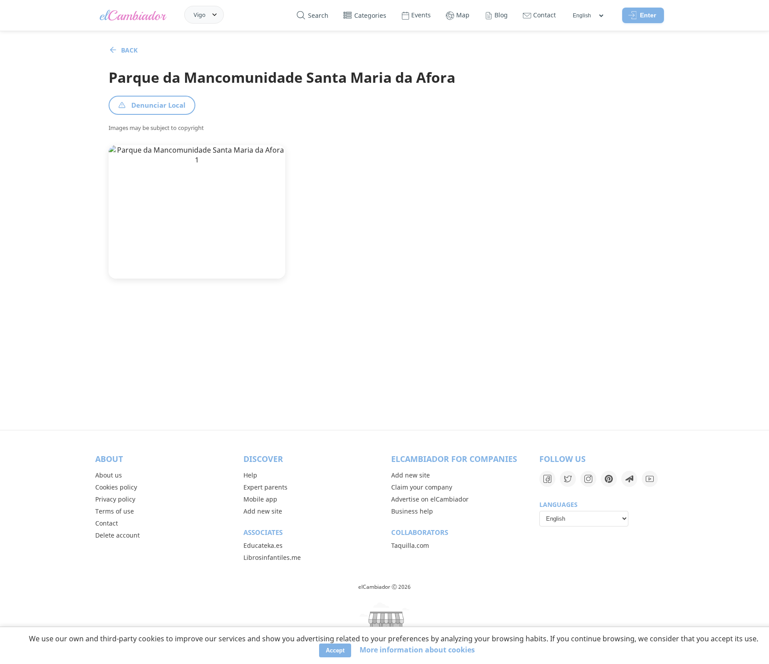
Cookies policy (116, 487)
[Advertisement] (384, 354)
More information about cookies (417, 650)
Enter (648, 15)
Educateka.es (263, 545)
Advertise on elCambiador (430, 499)
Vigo (200, 15)
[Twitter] (568, 479)
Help (250, 475)
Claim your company (421, 487)
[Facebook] (547, 479)
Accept (335, 650)
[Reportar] (206, 264)
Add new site (262, 511)
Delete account (117, 535)
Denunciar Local (158, 105)
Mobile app (260, 499)
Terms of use (114, 511)
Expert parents (265, 487)
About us (108, 475)
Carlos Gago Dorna (172, 252)
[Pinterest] (609, 479)
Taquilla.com (410, 545)
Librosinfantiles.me (272, 557)
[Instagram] (588, 479)
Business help (412, 511)
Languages (558, 504)
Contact (106, 523)
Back (129, 50)
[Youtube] (650, 479)
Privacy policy (115, 499)
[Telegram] (629, 479)
